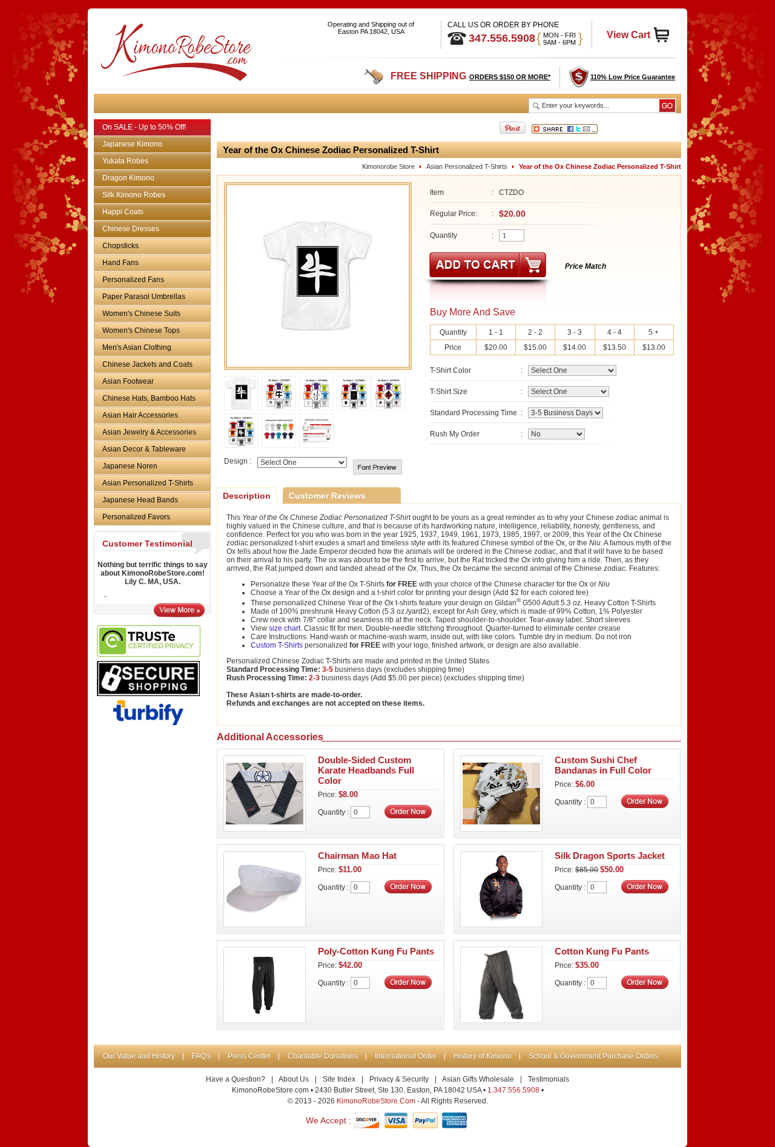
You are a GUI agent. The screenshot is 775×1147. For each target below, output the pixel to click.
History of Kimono (482, 1056)
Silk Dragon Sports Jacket (610, 855)
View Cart (628, 35)
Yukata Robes (125, 161)
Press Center (249, 1056)
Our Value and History (139, 1056)
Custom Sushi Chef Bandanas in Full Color (603, 765)
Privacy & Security (399, 1079)
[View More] (179, 614)
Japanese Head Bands (140, 500)
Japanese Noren (129, 466)
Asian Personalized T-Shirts (147, 483)
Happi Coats (122, 212)
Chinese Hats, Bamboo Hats (149, 398)
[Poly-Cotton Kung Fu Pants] (265, 1019)
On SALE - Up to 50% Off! (144, 127)
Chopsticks (120, 246)
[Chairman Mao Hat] (265, 923)
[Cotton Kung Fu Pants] (501, 1019)
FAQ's (201, 1056)
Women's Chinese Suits (141, 313)
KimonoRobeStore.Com (376, 1101)
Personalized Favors (136, 517)
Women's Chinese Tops (141, 330)
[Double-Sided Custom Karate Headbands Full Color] (265, 828)
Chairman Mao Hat (357, 855)
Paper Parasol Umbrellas (143, 296)
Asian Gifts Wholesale (478, 1079)
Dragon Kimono (128, 178)
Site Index (339, 1079)
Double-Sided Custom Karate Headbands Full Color (366, 770)
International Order (406, 1056)
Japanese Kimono (132, 144)
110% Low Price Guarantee (632, 77)
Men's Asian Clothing (136, 347)
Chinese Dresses (130, 229)
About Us (294, 1079)
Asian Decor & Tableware (144, 449)
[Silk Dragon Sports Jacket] (501, 923)
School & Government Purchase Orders (593, 1056)
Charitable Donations (323, 1056)
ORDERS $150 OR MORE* (509, 77)
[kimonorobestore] (174, 50)
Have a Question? (235, 1079)
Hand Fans (120, 262)
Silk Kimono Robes (133, 195)
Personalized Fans (133, 279)
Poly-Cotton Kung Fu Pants (376, 951)
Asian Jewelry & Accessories (149, 432)
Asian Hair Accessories (140, 415)
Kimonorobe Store (388, 166)
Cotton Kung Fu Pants (602, 951)
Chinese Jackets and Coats (147, 364)
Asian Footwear (128, 381)
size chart (284, 628)
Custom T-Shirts (277, 645)
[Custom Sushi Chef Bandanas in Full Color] (501, 828)
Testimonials (548, 1079)
